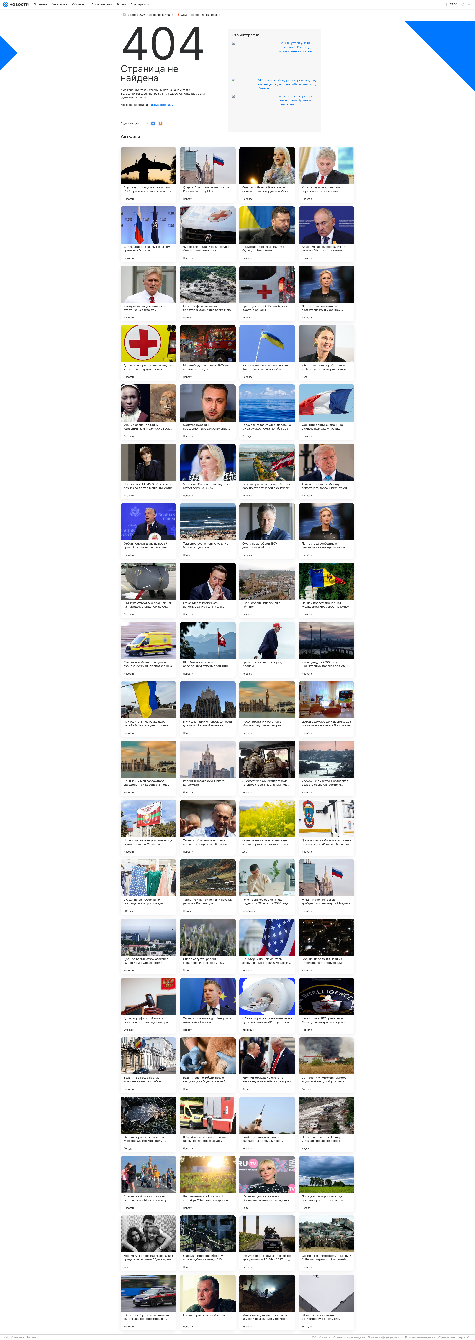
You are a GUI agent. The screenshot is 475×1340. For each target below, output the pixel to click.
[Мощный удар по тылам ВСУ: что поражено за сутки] (208, 353)
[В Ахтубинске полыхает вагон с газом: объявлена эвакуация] (208, 1124)
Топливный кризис (207, 14)
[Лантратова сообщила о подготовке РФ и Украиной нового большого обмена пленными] (326, 293)
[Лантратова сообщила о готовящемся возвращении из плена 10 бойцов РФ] (326, 531)
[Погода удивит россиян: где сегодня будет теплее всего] (326, 1184)
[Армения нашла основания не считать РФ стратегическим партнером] (326, 234)
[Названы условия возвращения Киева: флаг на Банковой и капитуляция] (267, 353)
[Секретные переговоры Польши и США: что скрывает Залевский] (326, 1243)
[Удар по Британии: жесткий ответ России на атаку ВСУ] (208, 175)
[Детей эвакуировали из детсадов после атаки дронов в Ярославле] (326, 709)
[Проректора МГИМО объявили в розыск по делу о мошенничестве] (148, 471)
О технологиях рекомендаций (349, 1337)
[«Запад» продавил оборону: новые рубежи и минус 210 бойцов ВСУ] (208, 1243)
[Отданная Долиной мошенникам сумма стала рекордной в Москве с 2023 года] (267, 175)
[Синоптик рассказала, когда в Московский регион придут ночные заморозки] (148, 1124)
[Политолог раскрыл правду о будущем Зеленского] (267, 234)
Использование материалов (420, 1337)
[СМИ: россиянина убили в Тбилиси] (267, 590)
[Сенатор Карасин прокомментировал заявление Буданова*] (208, 412)
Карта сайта (465, 1337)
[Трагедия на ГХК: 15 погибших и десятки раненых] (267, 293)
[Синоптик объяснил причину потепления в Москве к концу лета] (148, 1184)
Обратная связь (446, 1337)
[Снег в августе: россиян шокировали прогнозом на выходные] (208, 946)
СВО (184, 14)
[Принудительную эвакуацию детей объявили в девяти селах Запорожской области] (148, 709)
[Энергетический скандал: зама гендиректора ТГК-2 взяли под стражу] (267, 768)
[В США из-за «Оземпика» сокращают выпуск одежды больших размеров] (148, 887)
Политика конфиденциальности (385, 1337)
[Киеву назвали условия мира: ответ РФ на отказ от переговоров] (148, 293)
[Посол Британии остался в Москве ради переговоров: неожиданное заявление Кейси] (267, 709)
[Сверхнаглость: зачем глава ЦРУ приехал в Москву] (148, 234)
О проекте (324, 1337)
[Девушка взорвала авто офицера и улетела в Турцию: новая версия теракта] (148, 353)
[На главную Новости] (18, 4)
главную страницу (160, 104)
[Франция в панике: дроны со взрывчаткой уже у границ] (326, 412)
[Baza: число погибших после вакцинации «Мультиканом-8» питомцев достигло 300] (208, 1065)
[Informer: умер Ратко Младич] (208, 1302)
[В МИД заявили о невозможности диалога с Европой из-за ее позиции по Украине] (208, 709)
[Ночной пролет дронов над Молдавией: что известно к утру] (326, 590)
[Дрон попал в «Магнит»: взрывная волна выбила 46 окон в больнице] (326, 828)
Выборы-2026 (136, 14)
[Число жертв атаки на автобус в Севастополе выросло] (208, 234)
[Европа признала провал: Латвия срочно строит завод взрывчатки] (267, 471)
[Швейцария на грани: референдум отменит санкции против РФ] (208, 650)
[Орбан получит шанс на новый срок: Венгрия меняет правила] (148, 531)
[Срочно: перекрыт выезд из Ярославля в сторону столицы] (326, 946)
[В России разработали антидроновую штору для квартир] (326, 1302)
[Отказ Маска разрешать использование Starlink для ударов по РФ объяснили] (208, 590)
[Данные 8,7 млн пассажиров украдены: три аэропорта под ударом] (148, 768)
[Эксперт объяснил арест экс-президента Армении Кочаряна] (208, 828)
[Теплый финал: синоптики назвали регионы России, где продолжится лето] (208, 887)
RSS (313, 1337)
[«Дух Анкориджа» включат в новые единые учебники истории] (267, 1065)
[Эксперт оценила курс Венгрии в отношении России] (208, 1006)
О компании (17, 1337)
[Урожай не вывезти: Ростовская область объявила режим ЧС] (326, 768)
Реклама (31, 1337)
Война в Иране (163, 14)
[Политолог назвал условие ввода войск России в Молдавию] (148, 828)
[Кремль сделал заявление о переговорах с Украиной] (326, 175)
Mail (6, 1337)
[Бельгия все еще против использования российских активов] (148, 1065)
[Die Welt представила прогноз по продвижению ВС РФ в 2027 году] (267, 1243)
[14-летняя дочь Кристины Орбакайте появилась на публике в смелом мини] (267, 1184)
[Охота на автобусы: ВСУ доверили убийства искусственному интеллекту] (267, 531)
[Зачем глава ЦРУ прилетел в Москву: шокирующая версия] (326, 1006)
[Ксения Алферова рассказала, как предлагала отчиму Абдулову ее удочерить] (148, 1243)
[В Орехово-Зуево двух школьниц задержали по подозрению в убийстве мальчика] (148, 1302)
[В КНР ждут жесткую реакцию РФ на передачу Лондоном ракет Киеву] (148, 590)
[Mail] (5, 4)
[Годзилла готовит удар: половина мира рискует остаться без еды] (267, 412)
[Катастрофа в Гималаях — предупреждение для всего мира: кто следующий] (208, 293)
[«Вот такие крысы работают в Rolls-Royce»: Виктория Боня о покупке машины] (326, 353)
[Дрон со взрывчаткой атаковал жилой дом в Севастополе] (148, 946)
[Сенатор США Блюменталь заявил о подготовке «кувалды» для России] (267, 946)
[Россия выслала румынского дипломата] (208, 768)
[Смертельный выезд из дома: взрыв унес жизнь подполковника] (148, 650)
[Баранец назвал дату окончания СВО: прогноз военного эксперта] (148, 175)
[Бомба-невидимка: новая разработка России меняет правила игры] (267, 1124)
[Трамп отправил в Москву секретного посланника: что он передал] (326, 471)
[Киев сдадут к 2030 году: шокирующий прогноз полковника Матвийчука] (326, 650)
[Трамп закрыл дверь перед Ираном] (267, 650)
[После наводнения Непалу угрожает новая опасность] (326, 1124)
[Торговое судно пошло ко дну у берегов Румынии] (208, 531)
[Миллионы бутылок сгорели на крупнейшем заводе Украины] (267, 1302)
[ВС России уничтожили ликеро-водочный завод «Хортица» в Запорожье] (326, 1065)
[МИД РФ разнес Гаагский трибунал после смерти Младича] (326, 887)
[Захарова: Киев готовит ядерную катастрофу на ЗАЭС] (208, 471)
